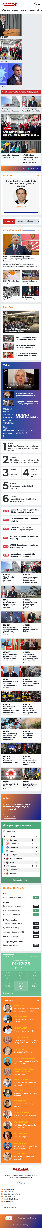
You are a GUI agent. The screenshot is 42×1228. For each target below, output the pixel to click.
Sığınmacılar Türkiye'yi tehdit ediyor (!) (25, 1094)
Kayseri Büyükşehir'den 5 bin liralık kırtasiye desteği (23, 500)
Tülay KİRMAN (19, 1154)
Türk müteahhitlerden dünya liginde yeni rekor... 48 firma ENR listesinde (24, 461)
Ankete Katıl (10, 816)
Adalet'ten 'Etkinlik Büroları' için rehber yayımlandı (10, 786)
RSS (9, 1218)
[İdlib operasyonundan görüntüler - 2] (8, 432)
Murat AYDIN (21, 207)
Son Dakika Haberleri (11, 1199)
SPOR (5, 600)
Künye (6, 1207)
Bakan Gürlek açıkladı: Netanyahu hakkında (31, 629)
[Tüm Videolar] (38, 365)
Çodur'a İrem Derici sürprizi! (35, 474)
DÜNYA (15, 11)
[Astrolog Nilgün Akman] (7, 1061)
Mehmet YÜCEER (20, 1028)
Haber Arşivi (8, 1201)
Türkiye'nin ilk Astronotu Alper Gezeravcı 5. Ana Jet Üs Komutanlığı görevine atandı (31, 658)
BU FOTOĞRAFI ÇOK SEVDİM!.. (26, 1116)
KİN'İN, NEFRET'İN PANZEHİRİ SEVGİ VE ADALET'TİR (25, 1147)
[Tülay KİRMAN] (7, 1156)
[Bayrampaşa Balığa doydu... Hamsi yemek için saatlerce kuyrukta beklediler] (8, 338)
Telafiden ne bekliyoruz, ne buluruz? (24, 1105)
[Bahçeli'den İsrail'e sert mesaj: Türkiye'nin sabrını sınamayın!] (11, 671)
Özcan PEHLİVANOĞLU (23, 1113)
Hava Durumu (9, 1189)
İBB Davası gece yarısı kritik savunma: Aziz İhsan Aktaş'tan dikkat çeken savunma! (11, 710)
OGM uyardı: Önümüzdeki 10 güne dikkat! (29, 735)
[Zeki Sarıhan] (7, 1051)
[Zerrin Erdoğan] (7, 1040)
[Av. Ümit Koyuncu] (7, 1082)
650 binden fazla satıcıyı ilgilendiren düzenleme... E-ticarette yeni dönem (10, 631)
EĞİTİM (6, 731)
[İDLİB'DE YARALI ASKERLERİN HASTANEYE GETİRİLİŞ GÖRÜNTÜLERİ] (8, 416)
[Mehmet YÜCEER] (7, 1029)
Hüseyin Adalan (20, 1016)
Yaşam (6, 782)
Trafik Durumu (9, 1192)
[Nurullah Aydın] (7, 1146)
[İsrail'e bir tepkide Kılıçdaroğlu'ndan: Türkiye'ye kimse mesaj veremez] (11, 644)
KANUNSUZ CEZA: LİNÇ (23, 1052)
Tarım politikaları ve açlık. (24, 1031)
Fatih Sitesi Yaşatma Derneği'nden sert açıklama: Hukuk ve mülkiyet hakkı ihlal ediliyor (23, 448)
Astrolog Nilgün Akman (24, 1058)
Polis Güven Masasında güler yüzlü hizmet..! (25, 1126)
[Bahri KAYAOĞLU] (7, 1135)
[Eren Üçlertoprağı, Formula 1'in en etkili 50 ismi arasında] (11, 592)
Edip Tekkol (19, 1090)
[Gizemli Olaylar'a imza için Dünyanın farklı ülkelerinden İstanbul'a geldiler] (8, 355)
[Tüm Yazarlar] (38, 176)
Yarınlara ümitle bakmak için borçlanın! (25, 1084)
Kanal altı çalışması (21, 1137)
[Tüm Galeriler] (38, 307)
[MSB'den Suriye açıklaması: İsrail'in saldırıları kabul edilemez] (31, 748)
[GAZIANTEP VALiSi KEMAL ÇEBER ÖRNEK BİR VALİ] (7, 1072)
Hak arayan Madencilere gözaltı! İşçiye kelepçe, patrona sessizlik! (30, 710)
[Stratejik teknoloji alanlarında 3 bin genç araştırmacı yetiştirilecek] (11, 723)
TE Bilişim (26, 1225)
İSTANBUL (11, 443)
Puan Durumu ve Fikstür (12, 1194)
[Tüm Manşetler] (38, 230)
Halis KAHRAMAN (21, 1122)
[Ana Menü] (39, 4)
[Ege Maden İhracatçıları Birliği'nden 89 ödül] (11, 748)
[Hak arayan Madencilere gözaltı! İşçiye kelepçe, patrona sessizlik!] (31, 696)
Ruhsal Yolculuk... (20, 1075)
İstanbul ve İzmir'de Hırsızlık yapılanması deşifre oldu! (31, 683)
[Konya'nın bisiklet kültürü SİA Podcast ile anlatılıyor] (31, 774)
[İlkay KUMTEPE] (7, 1104)
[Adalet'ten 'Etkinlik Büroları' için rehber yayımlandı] (11, 774)
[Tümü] (38, 798)
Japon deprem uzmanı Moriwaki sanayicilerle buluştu (15, 474)
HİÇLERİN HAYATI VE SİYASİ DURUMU (24, 1020)
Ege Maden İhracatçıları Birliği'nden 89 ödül (10, 760)
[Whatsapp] (23, 1182)
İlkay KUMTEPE (20, 1101)
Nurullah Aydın (20, 1143)
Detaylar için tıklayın (21, 880)
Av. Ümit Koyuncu (21, 1080)
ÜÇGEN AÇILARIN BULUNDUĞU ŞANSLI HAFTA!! (26, 1063)
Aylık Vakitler (9, 993)
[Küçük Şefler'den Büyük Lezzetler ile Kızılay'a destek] (8, 346)
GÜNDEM (6, 11)
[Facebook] (19, 1182)
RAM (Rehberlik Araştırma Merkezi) (24, 1158)
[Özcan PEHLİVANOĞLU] (7, 1114)
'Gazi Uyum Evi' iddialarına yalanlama (9, 579)
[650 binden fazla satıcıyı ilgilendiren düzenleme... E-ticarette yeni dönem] (11, 617)
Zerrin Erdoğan (21, 1037)
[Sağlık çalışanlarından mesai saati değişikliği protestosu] (8, 403)
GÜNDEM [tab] (9, 221)
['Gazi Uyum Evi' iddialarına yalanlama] (11, 566)
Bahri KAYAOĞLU (20, 1134)
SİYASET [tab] (30, 221)
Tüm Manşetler (9, 1196)
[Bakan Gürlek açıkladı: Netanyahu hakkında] (31, 617)
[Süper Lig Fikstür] (38, 888)
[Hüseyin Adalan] (7, 1019)
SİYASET (24, 11)
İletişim (13, 1207)
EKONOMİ (34, 11)
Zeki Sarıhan (19, 1049)
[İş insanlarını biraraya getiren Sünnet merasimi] (8, 395)
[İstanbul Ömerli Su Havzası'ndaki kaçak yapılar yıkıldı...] (31, 592)
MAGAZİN (34, 469)
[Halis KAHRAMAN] (7, 1125)
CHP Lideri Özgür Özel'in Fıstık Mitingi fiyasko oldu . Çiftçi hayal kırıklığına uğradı (26, 1042)
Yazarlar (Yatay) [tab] (11, 176)
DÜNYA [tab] (20, 221)
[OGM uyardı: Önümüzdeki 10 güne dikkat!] (31, 723)
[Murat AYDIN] (21, 196)
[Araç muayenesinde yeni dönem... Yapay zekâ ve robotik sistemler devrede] (31, 566)
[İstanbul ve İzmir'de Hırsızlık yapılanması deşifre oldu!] (31, 671)
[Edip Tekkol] (7, 1093)
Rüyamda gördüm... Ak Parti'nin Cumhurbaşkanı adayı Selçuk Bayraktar (21, 183)
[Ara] (35, 4)
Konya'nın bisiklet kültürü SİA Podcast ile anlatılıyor (30, 786)
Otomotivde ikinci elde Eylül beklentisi (21, 487)
